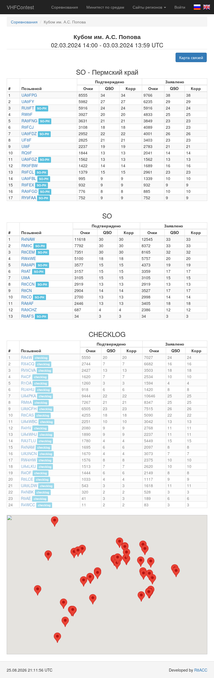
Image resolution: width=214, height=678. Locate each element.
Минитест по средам (105, 7)
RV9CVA (28, 370)
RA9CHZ (29, 309)
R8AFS (27, 316)
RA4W (26, 357)
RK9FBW (29, 165)
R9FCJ (27, 127)
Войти (179, 7)
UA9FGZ (29, 159)
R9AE (26, 498)
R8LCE (27, 479)
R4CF (26, 376)
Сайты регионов (148, 7)
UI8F (25, 146)
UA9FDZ (29, 133)
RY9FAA (28, 197)
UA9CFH (29, 408)
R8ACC (200, 670)
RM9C (26, 245)
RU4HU (27, 389)
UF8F (26, 140)
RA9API (28, 265)
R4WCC (28, 504)
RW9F (27, 114)
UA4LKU (28, 466)
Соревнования (64, 7)
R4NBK (27, 492)
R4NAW (28, 239)
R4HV (26, 428)
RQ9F (26, 152)
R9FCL (27, 172)
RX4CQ (27, 363)
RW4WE (28, 258)
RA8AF (27, 303)
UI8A (25, 277)
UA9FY (27, 101)
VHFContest (20, 7)
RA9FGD (29, 191)
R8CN (26, 290)
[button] (54, 521)
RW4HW (28, 460)
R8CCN (28, 284)
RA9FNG (29, 120)
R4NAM (28, 447)
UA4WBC (29, 421)
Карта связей (191, 57)
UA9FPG (29, 95)
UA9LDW (29, 485)
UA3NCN (29, 453)
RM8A (26, 402)
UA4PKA (28, 395)
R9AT (26, 271)
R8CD (26, 297)
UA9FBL (28, 178)
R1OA (26, 383)
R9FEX (27, 185)
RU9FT (27, 108)
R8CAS (27, 415)
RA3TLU (28, 440)
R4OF (26, 472)
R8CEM (28, 252)
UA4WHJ (29, 434)
